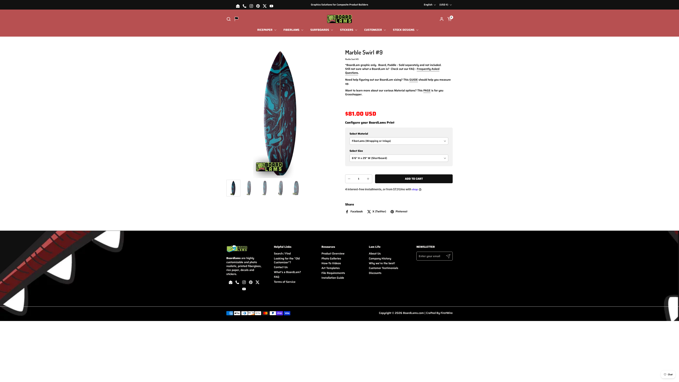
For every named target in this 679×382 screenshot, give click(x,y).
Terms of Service (284, 282)
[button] (228, 19)
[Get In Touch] (236, 19)
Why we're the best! (382, 263)
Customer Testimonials (383, 268)
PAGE (427, 90)
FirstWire (447, 313)
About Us (375, 253)
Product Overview (332, 253)
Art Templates (330, 268)
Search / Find (282, 253)
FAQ (276, 277)
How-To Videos (331, 263)
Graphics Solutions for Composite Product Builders (339, 4)
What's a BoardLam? (287, 272)
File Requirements (333, 273)
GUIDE (413, 79)
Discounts (375, 273)
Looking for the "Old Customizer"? (287, 260)
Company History (380, 258)
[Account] (441, 19)
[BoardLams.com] (339, 19)
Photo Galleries (331, 258)
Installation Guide (332, 278)
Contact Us (281, 267)
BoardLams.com (413, 313)
